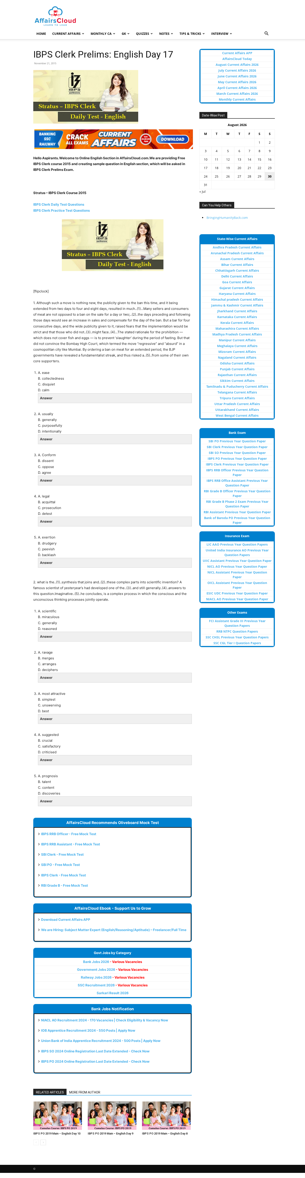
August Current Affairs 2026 (237, 64)
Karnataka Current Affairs (237, 317)
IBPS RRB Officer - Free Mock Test (68, 834)
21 (249, 168)
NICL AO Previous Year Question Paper (237, 566)
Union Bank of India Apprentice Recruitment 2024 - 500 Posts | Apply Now (101, 1041)
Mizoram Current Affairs (237, 352)
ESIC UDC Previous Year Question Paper (237, 593)
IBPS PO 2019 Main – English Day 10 (56, 1133)
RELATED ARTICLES (50, 1092)
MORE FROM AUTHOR (84, 1092)
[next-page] (43, 1142)
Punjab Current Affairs (237, 369)
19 (228, 168)
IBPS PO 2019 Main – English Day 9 (110, 1133)
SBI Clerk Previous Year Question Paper (237, 447)
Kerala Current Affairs (237, 323)
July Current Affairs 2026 (237, 70)
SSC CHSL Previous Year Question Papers (237, 637)
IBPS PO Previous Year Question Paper (237, 458)
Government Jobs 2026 (112, 969)
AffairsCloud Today (237, 59)
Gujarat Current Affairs (237, 288)
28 (249, 176)
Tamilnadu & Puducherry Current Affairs (237, 386)
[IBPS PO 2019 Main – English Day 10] (58, 1115)
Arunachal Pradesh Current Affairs (237, 253)
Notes (164, 33)
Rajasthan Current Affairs (237, 375)
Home (41, 33)
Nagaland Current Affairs (237, 357)
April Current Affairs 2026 (237, 88)
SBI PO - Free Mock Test (60, 865)
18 (216, 168)
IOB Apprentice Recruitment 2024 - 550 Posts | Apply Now (88, 1030)
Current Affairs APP (237, 53)
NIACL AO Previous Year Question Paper (237, 599)
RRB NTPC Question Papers (237, 631)
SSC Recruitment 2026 (113, 985)
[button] (266, 34)
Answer (46, 398)
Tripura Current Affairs (237, 398)
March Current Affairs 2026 (237, 93)
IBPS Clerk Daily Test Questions (58, 204)
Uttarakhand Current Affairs (237, 410)
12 (228, 159)
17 (205, 168)
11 (216, 159)
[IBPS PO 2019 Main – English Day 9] (113, 1115)
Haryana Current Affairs (237, 294)
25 (216, 176)
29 (259, 176)
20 (239, 168)
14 (249, 159)
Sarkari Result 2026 (113, 993)
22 (259, 168)
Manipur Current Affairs (237, 340)
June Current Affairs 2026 (237, 76)
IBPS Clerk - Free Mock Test (63, 875)
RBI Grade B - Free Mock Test (64, 885)
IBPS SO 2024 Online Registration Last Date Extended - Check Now (95, 1051)
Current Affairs (66, 33)
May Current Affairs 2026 (237, 82)
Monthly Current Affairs (237, 99)
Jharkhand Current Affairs (237, 311)
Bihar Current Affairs (237, 265)
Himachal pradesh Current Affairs (237, 299)
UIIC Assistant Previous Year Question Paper (237, 561)
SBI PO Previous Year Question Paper (237, 441)
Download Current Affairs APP (65, 919)
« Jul (202, 191)
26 (228, 176)
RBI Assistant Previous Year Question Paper (237, 512)
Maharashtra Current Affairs (237, 328)
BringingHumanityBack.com (227, 217)
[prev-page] (36, 1142)
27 (239, 176)
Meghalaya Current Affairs (237, 346)
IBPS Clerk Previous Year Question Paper (237, 464)
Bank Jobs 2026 (112, 962)
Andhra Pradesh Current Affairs (237, 247)
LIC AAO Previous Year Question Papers (237, 544)
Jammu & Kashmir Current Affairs (237, 305)
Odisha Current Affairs (237, 363)
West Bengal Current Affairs (237, 415)
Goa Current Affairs (237, 282)
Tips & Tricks (190, 33)
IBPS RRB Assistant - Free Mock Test (70, 844)
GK (124, 33)
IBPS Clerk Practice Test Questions (61, 210)
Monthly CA (101, 33)
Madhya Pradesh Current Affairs (237, 334)
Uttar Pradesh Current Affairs (237, 404)
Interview (219, 33)
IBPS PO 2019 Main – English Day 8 (165, 1133)
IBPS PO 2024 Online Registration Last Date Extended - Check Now (95, 1061)
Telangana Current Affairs (237, 392)
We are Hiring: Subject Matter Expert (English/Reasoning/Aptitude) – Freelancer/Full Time (113, 930)
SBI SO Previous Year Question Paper (237, 453)
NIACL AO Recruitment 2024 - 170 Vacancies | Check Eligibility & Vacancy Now (104, 1020)
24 (205, 176)
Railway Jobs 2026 (112, 977)
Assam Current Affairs (237, 259)
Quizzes (142, 33)
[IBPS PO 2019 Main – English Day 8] (167, 1115)
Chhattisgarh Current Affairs (237, 270)
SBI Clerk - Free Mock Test (62, 854)
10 (205, 159)
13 (239, 159)
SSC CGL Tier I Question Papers (237, 643)
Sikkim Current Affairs (237, 381)
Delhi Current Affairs (237, 276)
